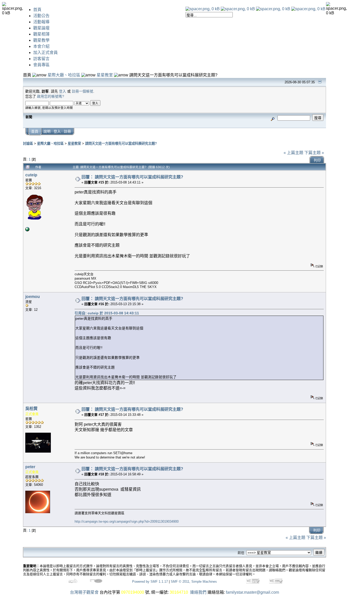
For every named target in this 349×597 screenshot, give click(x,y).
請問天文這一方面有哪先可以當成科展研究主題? (121, 143)
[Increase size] (273, 9)
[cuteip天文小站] (27, 230)
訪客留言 (41, 58)
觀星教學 (41, 40)
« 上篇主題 (293, 153)
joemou (32, 296)
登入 (62, 91)
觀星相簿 (41, 34)
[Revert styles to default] (308, 9)
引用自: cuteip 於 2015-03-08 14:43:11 (107, 313)
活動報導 (41, 22)
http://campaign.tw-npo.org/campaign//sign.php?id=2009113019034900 (127, 521)
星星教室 (105, 75)
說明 (47, 131)
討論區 (28, 143)
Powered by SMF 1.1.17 (150, 581)
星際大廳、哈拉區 (64, 75)
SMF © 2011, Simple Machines (194, 581)
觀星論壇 (41, 28)
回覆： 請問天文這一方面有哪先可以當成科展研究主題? (132, 177)
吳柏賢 (31, 408)
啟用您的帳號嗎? (50, 96)
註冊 (67, 131)
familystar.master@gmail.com (252, 592)
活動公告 (41, 16)
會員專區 (41, 65)
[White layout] (202, 9)
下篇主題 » (314, 153)
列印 (317, 160)
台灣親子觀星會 (84, 592)
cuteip (31, 175)
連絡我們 (198, 592)
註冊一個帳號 (82, 91)
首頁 (37, 9)
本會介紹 (41, 46)
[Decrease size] (238, 9)
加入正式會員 (45, 52)
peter (30, 467)
